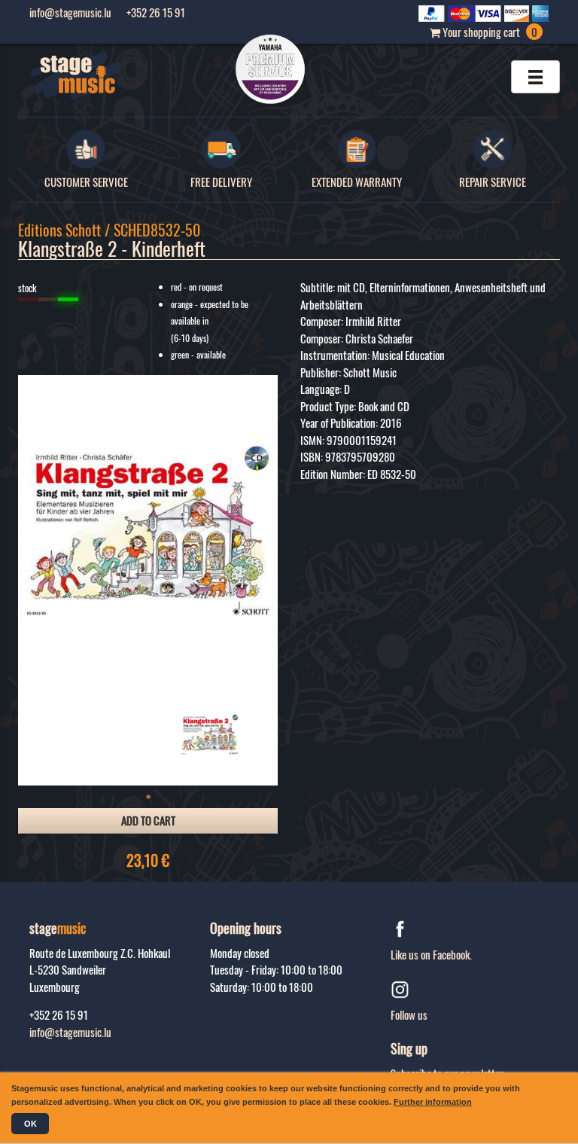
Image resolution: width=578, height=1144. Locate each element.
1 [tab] (148, 796)
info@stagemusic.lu (70, 1031)
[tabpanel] (210, 733)
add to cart (148, 820)
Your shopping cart (488, 31)
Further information (433, 1101)
